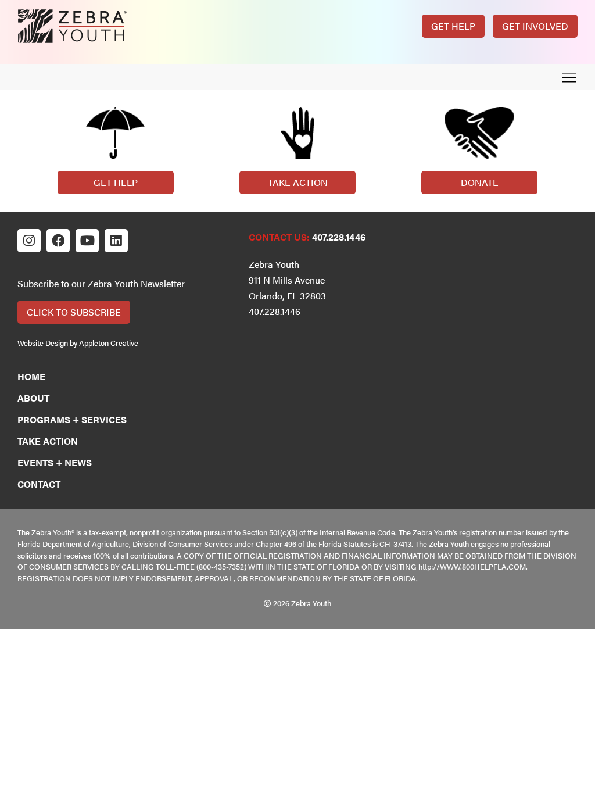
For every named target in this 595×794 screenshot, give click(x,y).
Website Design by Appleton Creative (77, 343)
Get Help (453, 26)
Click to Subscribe (74, 312)
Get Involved (535, 26)
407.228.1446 (338, 237)
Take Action (298, 182)
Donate (480, 182)
